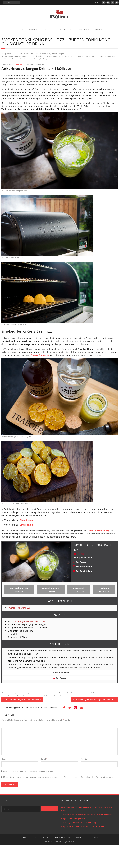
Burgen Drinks (27, 56)
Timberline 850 (15, 59)
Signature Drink (70, 56)
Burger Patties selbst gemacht (73, 818)
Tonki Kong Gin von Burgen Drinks (28, 621)
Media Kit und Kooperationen (87, 837)
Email (44, 759)
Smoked (80, 56)
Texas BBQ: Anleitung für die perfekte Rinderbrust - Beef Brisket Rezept (86, 809)
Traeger (36, 59)
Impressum (34, 837)
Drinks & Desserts (41, 53)
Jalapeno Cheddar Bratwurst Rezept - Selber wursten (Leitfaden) (86, 814)
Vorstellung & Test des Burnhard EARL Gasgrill (79, 822)
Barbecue (17, 56)
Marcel (9, 53)
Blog (19, 29)
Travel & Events (63, 29)
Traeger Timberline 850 (19, 607)
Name (4, 759)
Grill (50, 56)
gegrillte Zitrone (39, 56)
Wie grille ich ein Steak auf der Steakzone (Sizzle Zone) (83, 826)
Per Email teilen (83, 571)
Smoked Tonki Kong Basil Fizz (95, 56)
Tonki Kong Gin (27, 59)
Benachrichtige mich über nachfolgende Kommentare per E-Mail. (29, 771)
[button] (74, 553)
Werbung (43, 59)
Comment (5, 726)
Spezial (32, 29)
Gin (47, 56)
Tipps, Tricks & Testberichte (88, 29)
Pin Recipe (80, 561)
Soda (109, 56)
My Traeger (53, 53)
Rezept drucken (83, 566)
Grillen (55, 56)
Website (84, 759)
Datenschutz (46, 837)
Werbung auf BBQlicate (63, 837)
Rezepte (46, 29)
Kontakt (24, 837)
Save (75, 707)
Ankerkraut (9, 56)
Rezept (61, 56)
